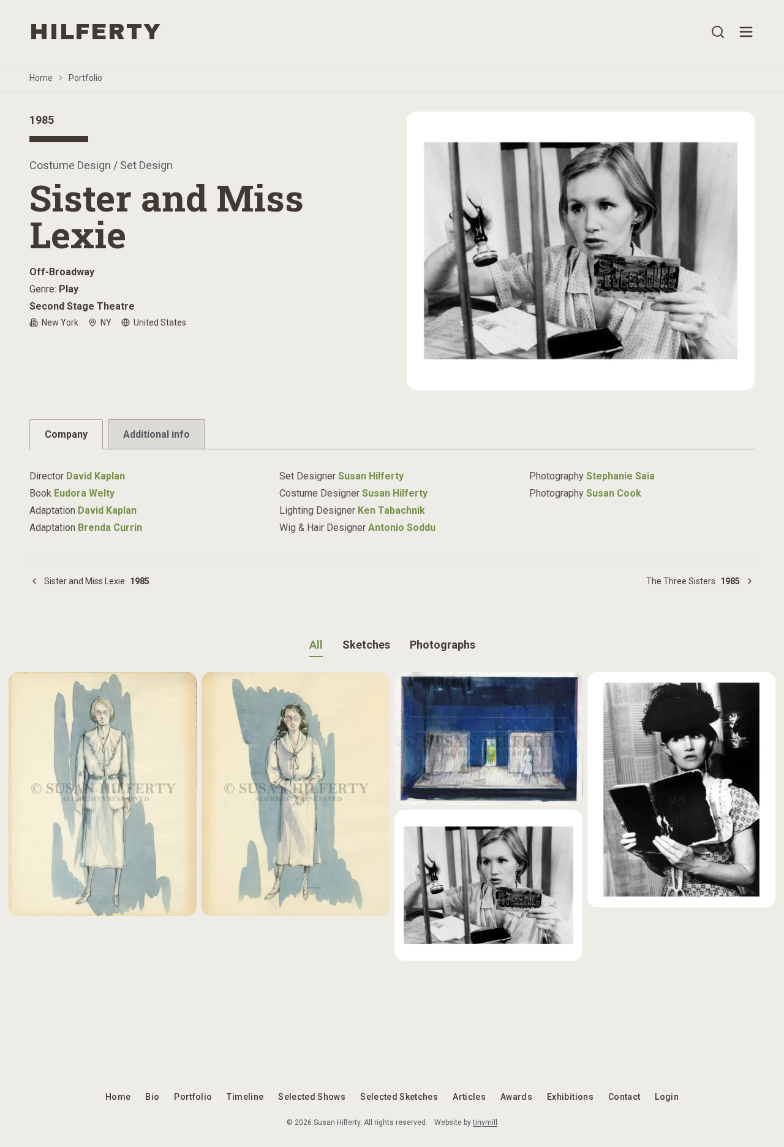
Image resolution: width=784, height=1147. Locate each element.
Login (667, 1097)
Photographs (442, 644)
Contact (624, 1097)
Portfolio (85, 78)
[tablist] (392, 434)
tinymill (485, 1122)
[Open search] (718, 32)
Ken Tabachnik (391, 510)
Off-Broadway (61, 272)
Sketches (366, 644)
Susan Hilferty (371, 476)
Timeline (245, 1097)
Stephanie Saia (620, 476)
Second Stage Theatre (82, 306)
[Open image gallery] (581, 251)
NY (105, 322)
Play (68, 289)
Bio (152, 1097)
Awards (516, 1097)
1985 (41, 119)
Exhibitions (570, 1097)
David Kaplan (95, 476)
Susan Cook (613, 493)
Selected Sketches (399, 1097)
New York (60, 322)
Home (41, 78)
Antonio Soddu (401, 527)
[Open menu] (746, 31)
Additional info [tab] (156, 434)
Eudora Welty (84, 493)
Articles (469, 1097)
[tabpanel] (392, 494)
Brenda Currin (110, 527)
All (316, 644)
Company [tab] (66, 434)
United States (160, 322)
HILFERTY (95, 32)
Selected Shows (311, 1097)
